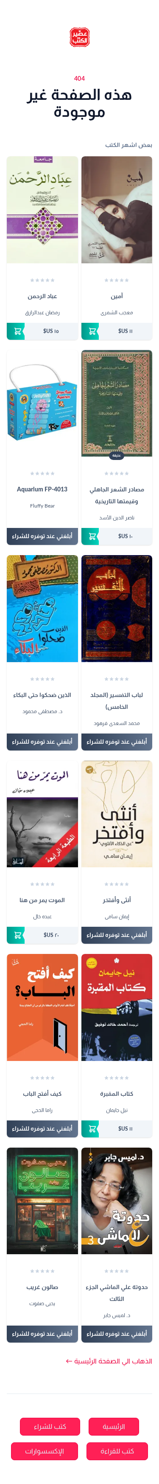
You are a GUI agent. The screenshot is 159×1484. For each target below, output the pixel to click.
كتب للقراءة (117, 1451)
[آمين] (117, 209)
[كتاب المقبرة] (117, 1007)
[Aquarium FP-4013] (42, 403)
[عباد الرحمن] (42, 209)
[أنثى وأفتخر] (117, 814)
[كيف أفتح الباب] (42, 1007)
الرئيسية (114, 1426)
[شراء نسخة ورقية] (117, 331)
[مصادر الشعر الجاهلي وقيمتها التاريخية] (117, 403)
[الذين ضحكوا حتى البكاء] (42, 608)
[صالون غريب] (42, 1201)
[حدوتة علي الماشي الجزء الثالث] (117, 1201)
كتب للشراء (50, 1426)
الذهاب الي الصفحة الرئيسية (109, 1361)
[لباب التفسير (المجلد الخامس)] (117, 608)
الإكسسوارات (44, 1451)
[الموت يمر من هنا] (42, 814)
